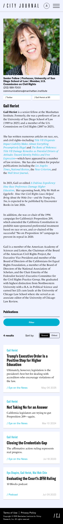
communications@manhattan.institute (25, 90)
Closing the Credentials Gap (27, 443)
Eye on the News (18, 387)
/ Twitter (8, 97)
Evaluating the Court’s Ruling (31, 478)
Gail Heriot (12, 350)
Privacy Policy (28, 512)
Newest (44, 335)
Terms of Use (10, 512)
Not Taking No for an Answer (27, 407)
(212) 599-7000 (12, 87)
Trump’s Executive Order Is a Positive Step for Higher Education (27, 360)
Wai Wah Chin (40, 472)
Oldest (54, 335)
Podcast (13, 494)
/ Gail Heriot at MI (42, 97)
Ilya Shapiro (13, 472)
